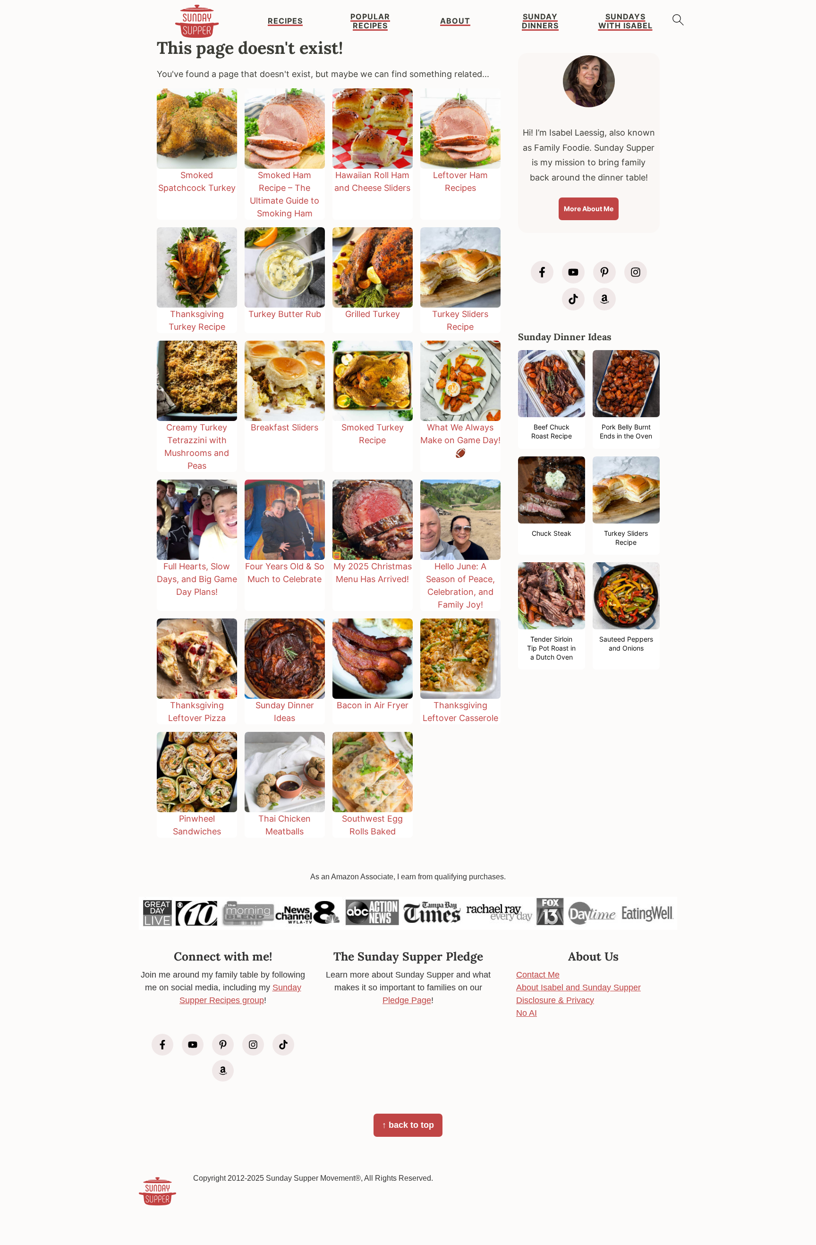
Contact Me (538, 974)
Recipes (285, 21)
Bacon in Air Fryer (372, 705)
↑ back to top (408, 1125)
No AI (526, 1013)
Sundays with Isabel (625, 21)
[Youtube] (573, 272)
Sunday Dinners (540, 21)
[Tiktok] (573, 299)
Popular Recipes (370, 21)
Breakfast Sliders (284, 427)
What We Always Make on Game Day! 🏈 (460, 440)
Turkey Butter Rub (284, 314)
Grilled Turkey (372, 314)
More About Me (588, 209)
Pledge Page (406, 1000)
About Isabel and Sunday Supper (578, 987)
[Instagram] (635, 272)
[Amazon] (604, 299)
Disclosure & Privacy (555, 1000)
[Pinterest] (604, 272)
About (455, 21)
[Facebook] (542, 272)
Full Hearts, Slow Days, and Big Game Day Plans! (197, 579)
